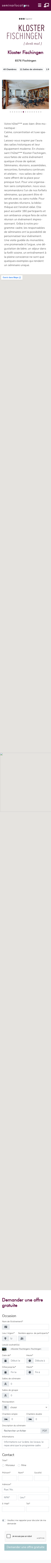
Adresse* (6, 1484)
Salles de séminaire (11, 1378)
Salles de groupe (10, 1390)
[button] (10, 111)
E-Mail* (5, 1503)
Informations (8, 1436)
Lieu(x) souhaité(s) (11, 1345)
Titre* (4, 1460)
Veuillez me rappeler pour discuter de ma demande (26, 1522)
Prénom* (6, 1472)
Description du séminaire (14, 1425)
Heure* (29, 1355)
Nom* (21, 1472)
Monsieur (10, 1465)
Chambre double (34, 1414)
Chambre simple (10, 1414)
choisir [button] (13, 1407)
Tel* (28, 1503)
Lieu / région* (8, 1333)
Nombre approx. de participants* (33, 1333)
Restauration (8, 1402)
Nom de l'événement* (12, 1321)
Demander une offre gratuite (25, 1547)
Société (38, 1472)
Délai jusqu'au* (9, 1367)
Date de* (6, 1355)
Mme (23, 1465)
